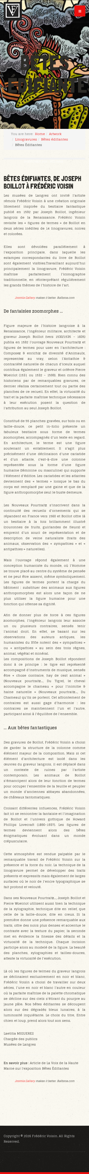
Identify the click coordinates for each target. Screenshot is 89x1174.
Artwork (55, 134)
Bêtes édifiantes (54, 139)
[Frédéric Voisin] (13, 11)
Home (40, 134)
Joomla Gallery (25, 297)
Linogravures (26, 139)
